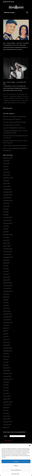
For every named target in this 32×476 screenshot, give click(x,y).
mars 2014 (6, 413)
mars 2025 (6, 172)
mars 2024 (6, 181)
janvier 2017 (6, 345)
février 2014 (6, 416)
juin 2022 (5, 209)
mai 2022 (5, 212)
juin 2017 (5, 331)
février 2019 (6, 277)
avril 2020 (6, 237)
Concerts (21, 45)
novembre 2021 (7, 217)
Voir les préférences (16, 470)
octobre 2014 (7, 405)
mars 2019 (6, 274)
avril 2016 (6, 365)
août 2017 (6, 325)
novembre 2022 (7, 195)
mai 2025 (6, 169)
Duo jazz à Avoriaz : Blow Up (11, 125)
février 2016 (6, 368)
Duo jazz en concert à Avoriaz (12, 119)
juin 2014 (5, 410)
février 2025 (6, 175)
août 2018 (6, 294)
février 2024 (6, 183)
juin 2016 (5, 359)
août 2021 (6, 226)
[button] (29, 445)
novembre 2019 (7, 251)
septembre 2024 (8, 178)
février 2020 (6, 243)
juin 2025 (5, 166)
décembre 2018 (7, 283)
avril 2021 (6, 232)
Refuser (16, 465)
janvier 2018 (6, 311)
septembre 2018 (8, 291)
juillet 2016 (6, 356)
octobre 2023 (7, 189)
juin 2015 (5, 385)
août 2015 (6, 382)
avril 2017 (6, 337)
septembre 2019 (8, 257)
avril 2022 (6, 215)
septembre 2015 (8, 379)
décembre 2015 (7, 373)
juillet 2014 (6, 407)
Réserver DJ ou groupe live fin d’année (14, 116)
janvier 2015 (6, 399)
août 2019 (6, 260)
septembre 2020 (8, 234)
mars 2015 (6, 393)
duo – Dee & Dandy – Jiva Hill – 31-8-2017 (16, 43)
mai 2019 (5, 268)
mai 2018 (5, 302)
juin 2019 (5, 266)
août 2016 (6, 354)
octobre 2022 (7, 198)
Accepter (16, 461)
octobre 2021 (7, 220)
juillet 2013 (6, 427)
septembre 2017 (7, 322)
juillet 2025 (6, 164)
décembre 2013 (7, 422)
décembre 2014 (7, 402)
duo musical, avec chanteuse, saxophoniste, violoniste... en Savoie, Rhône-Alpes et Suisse (15, 47)
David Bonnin (8, 45)
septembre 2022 (8, 200)
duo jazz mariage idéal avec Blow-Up (14, 128)
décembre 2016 (7, 348)
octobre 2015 (7, 376)
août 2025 (6, 161)
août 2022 (6, 203)
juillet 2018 (6, 297)
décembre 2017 (7, 314)
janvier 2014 (6, 419)
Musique (20, 49)
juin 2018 (5, 300)
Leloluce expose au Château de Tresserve (15, 145)
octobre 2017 (7, 320)
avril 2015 (6, 390)
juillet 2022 (6, 206)
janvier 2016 (6, 371)
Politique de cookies (15, 473)
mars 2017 (6, 339)
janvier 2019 (6, 280)
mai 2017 (5, 334)
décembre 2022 (7, 192)
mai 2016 (5, 362)
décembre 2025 (7, 158)
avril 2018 (6, 305)
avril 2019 (6, 271)
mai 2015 (5, 388)
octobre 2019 (7, 254)
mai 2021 (5, 229)
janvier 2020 (6, 246)
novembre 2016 (7, 351)
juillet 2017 (6, 328)
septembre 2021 (8, 223)
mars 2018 (6, 308)
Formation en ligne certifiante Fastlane (14, 122)
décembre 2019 (7, 249)
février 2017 (6, 342)
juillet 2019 (6, 263)
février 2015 (6, 396)
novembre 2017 (7, 317)
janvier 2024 (6, 186)
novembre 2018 (7, 285)
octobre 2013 (7, 424)
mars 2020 (6, 240)
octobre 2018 (7, 288)
